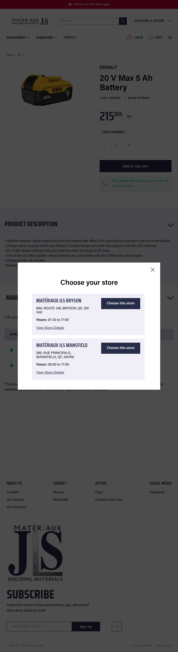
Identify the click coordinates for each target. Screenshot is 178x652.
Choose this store (121, 303)
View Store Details (50, 328)
